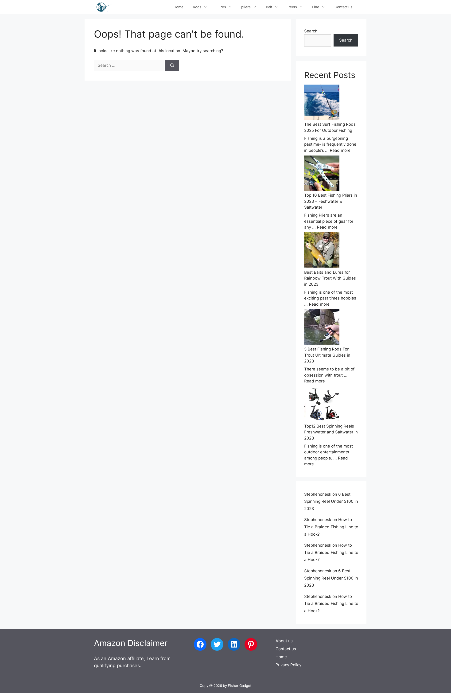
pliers (246, 7)
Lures (221, 7)
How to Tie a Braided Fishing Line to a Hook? (331, 526)
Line (315, 7)
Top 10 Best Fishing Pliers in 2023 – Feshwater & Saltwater (330, 201)
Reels (292, 7)
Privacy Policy (288, 664)
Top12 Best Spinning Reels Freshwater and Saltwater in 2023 (331, 432)
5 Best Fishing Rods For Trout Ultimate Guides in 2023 (327, 355)
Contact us (343, 7)
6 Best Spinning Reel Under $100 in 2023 (331, 501)
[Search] (172, 65)
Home (178, 7)
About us (284, 640)
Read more (340, 150)
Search (310, 31)
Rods (197, 7)
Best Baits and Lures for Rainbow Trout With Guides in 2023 (330, 278)
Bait (269, 7)
